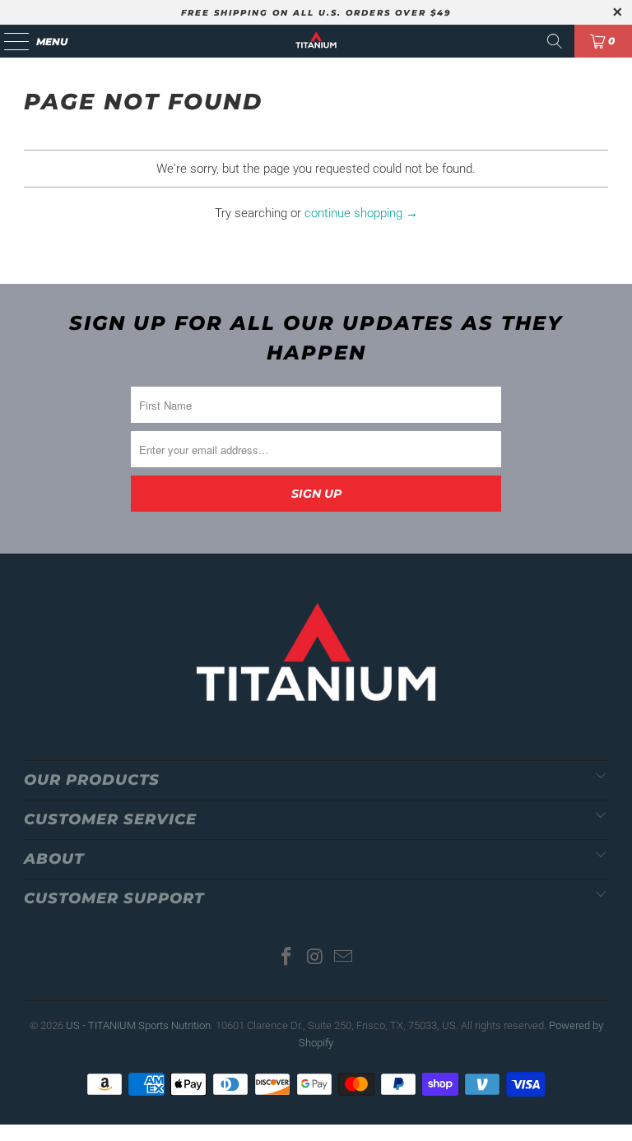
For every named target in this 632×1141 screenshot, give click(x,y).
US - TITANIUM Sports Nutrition (138, 1025)
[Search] (554, 41)
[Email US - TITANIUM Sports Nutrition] (344, 958)
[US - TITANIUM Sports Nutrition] (316, 41)
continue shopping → (361, 213)
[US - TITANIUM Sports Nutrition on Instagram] (315, 958)
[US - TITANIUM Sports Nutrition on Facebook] (286, 958)
